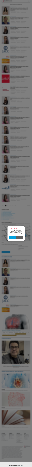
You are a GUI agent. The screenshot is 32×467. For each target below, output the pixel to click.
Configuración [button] (18, 465)
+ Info (22, 465)
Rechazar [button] (14, 465)
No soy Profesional (19, 237)
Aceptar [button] (10, 465)
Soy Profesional (12, 237)
